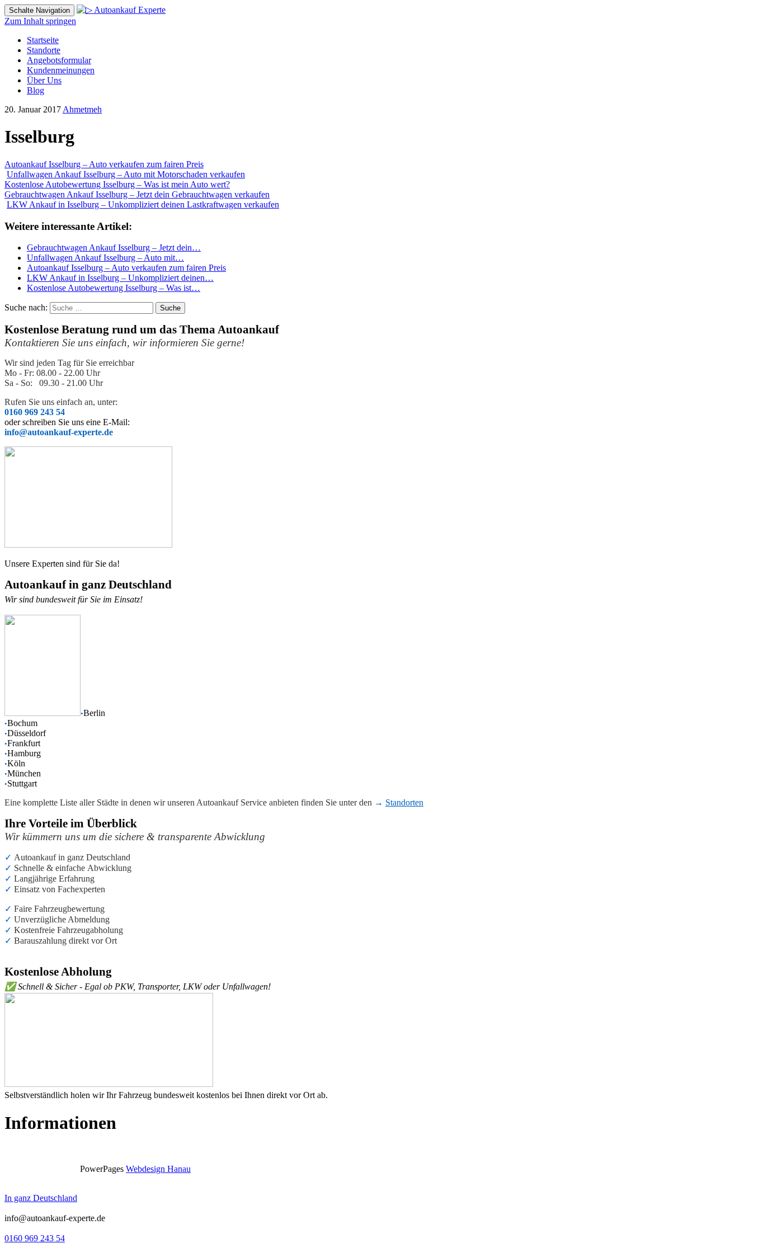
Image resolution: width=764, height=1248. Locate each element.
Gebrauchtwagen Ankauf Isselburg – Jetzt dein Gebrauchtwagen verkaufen (137, 194)
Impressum (23, 1150)
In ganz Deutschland (40, 1198)
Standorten (404, 802)
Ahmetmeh (82, 109)
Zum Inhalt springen (40, 21)
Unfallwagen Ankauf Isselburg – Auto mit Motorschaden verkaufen (126, 174)
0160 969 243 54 (34, 1238)
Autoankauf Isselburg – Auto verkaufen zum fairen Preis (104, 164)
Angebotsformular (59, 60)
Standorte (43, 50)
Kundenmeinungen (61, 70)
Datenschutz (76, 1150)
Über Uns (44, 80)
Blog (35, 90)
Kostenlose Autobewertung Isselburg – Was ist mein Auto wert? (117, 184)
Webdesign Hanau (158, 1169)
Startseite (43, 40)
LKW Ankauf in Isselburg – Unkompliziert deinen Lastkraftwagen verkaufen (143, 204)
